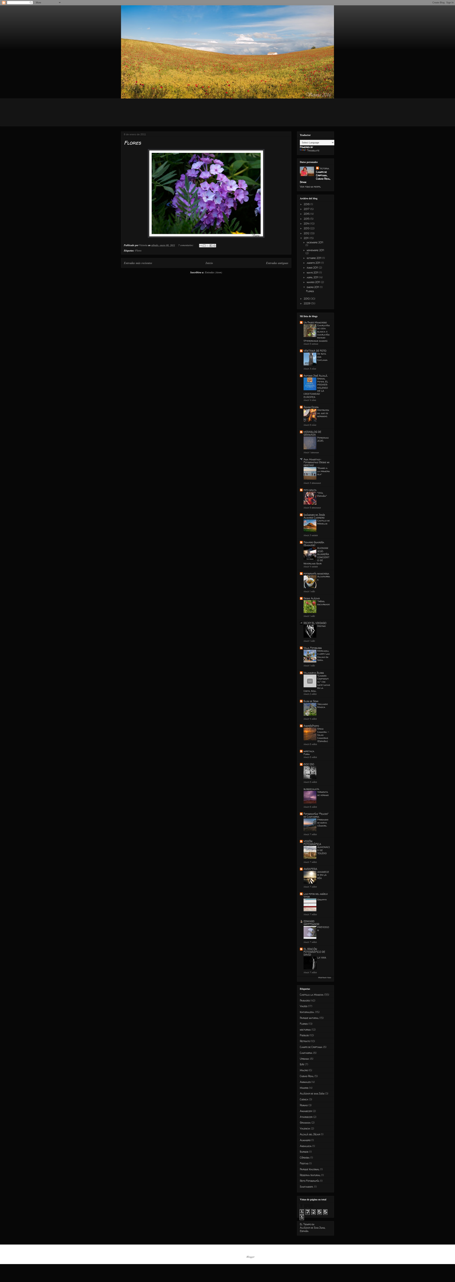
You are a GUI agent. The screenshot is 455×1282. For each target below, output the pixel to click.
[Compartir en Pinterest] (214, 245)
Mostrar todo (324, 977)
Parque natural (309, 1018)
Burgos (304, 1151)
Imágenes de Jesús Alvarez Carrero (314, 516)
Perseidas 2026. (323, 439)
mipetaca (309, 751)
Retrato (305, 1041)
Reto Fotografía (309, 1180)
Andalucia (306, 1146)
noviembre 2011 (315, 250)
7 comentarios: (186, 245)
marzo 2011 (314, 282)
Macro (304, 1070)
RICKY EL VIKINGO (315, 623)
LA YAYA (321, 957)
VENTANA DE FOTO (315, 350)
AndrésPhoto (311, 725)
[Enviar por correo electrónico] (201, 245)
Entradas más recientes (138, 263)
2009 (307, 303)
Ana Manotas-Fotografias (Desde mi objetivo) (316, 462)
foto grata (310, 490)
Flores (132, 142)
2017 (307, 209)
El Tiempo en (312, 1228)
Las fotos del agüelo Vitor (316, 895)
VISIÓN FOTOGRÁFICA (312, 843)
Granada (305, 1122)
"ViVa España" (322, 494)
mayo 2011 (313, 272)
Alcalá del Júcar (310, 1134)
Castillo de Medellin (323, 522)
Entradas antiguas (277, 263)
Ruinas (304, 1105)
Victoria (324, 168)
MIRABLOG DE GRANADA (312, 433)
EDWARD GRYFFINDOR (311, 923)
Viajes (303, 1006)
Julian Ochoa (311, 407)
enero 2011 (313, 287)
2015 (307, 218)
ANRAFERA (310, 869)
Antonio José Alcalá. (316, 375)
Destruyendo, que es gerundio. (323, 413)
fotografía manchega (316, 573)
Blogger (250, 1257)
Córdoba (305, 1157)
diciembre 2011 (315, 242)
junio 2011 (313, 267)
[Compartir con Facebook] (211, 245)
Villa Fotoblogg (313, 648)
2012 (307, 233)
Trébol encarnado (323, 603)
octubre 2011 (314, 258)
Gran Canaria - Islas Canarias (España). (323, 735)
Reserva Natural (310, 1175)
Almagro (305, 1140)
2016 (307, 213)
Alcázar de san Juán (312, 1093)
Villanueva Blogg (314, 672)
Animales (305, 1082)
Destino (321, 626)
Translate (313, 150)
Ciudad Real (307, 1076)
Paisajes (305, 1000)
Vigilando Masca (322, 705)
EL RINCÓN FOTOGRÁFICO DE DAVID (314, 951)
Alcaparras (323, 578)
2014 (307, 223)
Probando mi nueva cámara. (322, 822)
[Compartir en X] (207, 245)
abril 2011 (313, 277)
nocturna (305, 1029)
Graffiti (322, 899)
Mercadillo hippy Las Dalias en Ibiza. (323, 655)
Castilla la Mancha (311, 994)
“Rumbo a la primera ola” (323, 471)
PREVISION (323, 928)
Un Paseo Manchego (315, 322)
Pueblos (304, 1035)
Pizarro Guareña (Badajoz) (314, 544)
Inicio (209, 263)
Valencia (305, 1128)
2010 (307, 298)
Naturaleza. (307, 1012)
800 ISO (309, 764)
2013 (307, 228)
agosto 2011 (314, 262)
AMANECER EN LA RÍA (323, 875)
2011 (306, 238)
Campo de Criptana (311, 1047)
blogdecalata (311, 789)
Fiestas (304, 1163)
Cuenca (304, 1099)
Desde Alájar (312, 598)
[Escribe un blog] (204, 245)
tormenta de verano (323, 793)
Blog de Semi (311, 701)
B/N (302, 1064)
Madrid (304, 1087)
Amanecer (306, 1111)
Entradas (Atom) (213, 272)
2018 (307, 204)
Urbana (304, 1058)
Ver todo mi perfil (310, 186)
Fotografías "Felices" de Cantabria (316, 815)
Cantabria (306, 1052)
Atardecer (306, 1117)
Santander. (306, 1186)
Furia (307, 754)
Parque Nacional (309, 1169)
